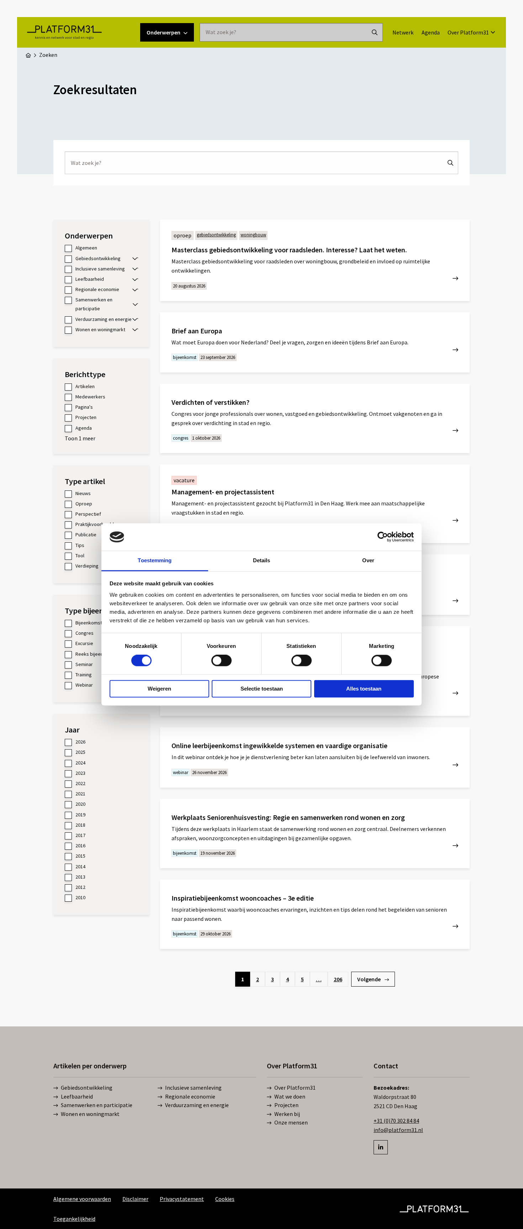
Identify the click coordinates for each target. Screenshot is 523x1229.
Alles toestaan (363, 689)
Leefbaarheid (77, 1096)
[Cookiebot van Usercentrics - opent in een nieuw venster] (383, 537)
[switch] (221, 660)
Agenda (431, 32)
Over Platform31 (468, 32)
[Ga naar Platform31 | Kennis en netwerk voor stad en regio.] (28, 54)
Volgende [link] (369, 979)
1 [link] (242, 979)
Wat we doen (289, 1096)
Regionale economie (190, 1096)
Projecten (286, 1105)
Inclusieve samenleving (193, 1087)
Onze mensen (291, 1122)
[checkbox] (101, 247)
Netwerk (402, 32)
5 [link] (302, 979)
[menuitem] (403, 32)
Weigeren (159, 689)
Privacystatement (182, 1198)
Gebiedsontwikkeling (86, 1087)
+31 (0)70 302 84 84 (396, 1120)
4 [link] (287, 979)
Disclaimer (135, 1198)
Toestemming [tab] (154, 560)
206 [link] (338, 979)
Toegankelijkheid (74, 1218)
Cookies (224, 1198)
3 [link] (272, 979)
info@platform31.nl (398, 1129)
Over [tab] (368, 560)
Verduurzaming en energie (197, 1105)
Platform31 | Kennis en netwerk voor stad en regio (64, 32)
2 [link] (257, 979)
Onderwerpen (163, 32)
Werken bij (287, 1113)
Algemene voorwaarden (82, 1198)
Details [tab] (261, 560)
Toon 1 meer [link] (80, 438)
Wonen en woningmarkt (90, 1113)
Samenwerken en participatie (96, 1105)
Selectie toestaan (262, 689)
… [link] (319, 979)
